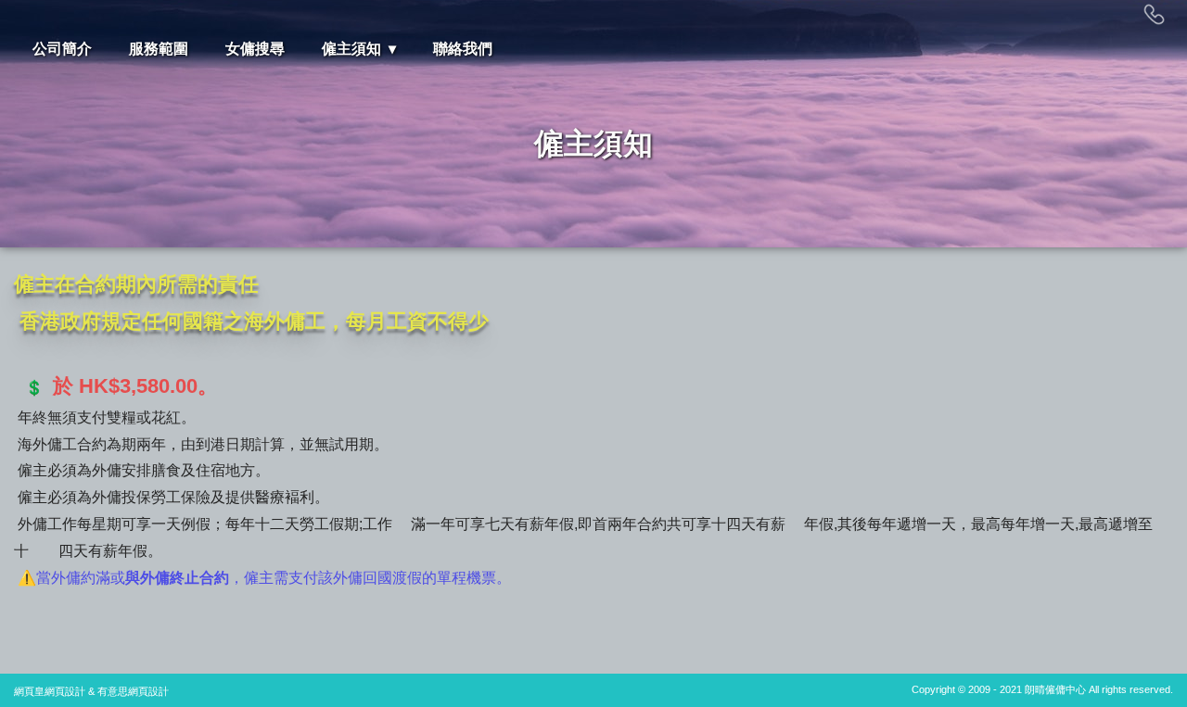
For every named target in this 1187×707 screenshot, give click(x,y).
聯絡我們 (462, 49)
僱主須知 (351, 49)
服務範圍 (158, 49)
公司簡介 (62, 49)
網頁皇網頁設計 (49, 691)
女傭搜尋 (255, 49)
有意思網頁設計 (133, 691)
